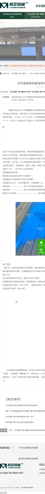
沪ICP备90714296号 (27, 487)
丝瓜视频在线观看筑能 (12, 15)
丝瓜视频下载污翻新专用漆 (11, 473)
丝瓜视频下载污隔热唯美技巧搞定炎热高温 (21, 405)
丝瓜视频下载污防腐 (34, 66)
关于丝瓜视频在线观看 (28, 448)
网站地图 (3, 493)
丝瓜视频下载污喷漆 (18, 66)
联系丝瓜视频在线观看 (28, 459)
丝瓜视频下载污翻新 (18, 73)
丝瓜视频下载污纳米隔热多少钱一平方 (19, 417)
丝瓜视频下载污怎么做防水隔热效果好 (19, 422)
